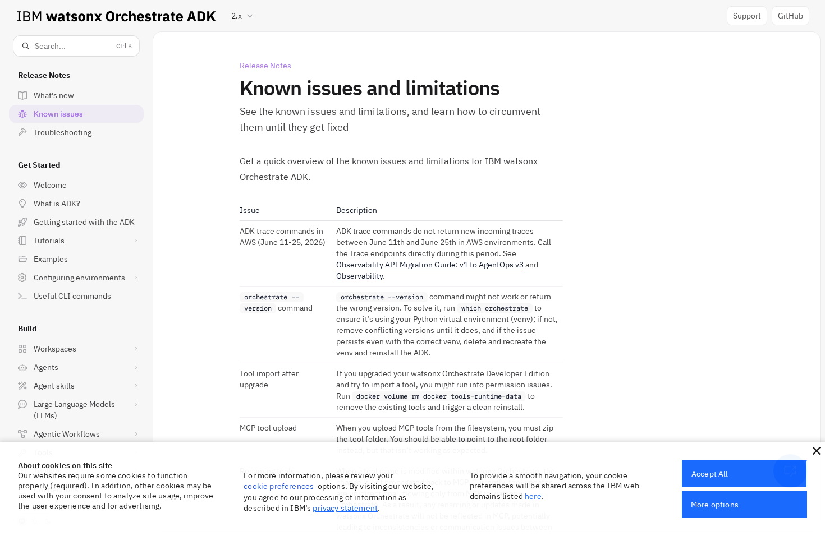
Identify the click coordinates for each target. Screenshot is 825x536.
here (533, 496)
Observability (359, 276)
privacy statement (345, 508)
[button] (817, 451)
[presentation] (76, 281)
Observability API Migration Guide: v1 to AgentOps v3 (430, 265)
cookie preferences (279, 486)
